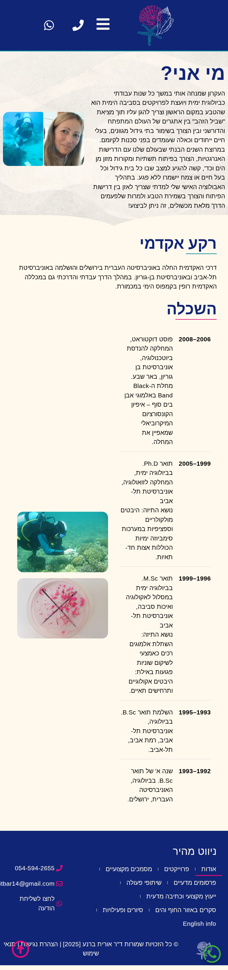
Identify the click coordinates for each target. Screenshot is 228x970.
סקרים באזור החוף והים (185, 909)
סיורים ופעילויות (123, 909)
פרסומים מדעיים (195, 882)
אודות (208, 869)
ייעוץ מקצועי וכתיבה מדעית (181, 896)
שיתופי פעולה (144, 882)
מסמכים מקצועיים (129, 869)
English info (199, 923)
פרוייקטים (176, 869)
